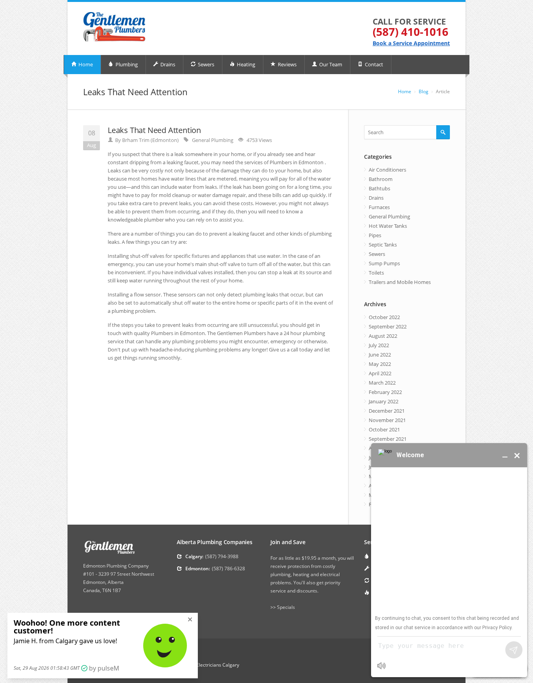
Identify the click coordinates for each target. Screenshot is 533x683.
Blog (423, 91)
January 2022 (383, 401)
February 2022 (385, 392)
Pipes (375, 235)
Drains (167, 64)
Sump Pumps (384, 263)
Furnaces (379, 207)
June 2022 (380, 354)
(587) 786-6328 (228, 568)
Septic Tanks (383, 244)
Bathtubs (379, 188)
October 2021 (384, 429)
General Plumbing (212, 140)
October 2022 (384, 317)
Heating (245, 64)
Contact (373, 64)
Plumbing (126, 64)
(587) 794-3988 (221, 556)
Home (85, 64)
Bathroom (381, 179)
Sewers (205, 64)
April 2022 (380, 373)
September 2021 (388, 438)
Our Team (330, 64)
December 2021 (387, 410)
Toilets (376, 272)
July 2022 (379, 345)
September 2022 (388, 326)
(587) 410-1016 (410, 31)
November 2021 (387, 420)
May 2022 (380, 363)
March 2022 (382, 382)
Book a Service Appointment (411, 43)
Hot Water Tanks (388, 225)
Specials (286, 607)
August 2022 (383, 335)
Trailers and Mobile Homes (400, 282)
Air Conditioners (387, 169)
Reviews (287, 64)
